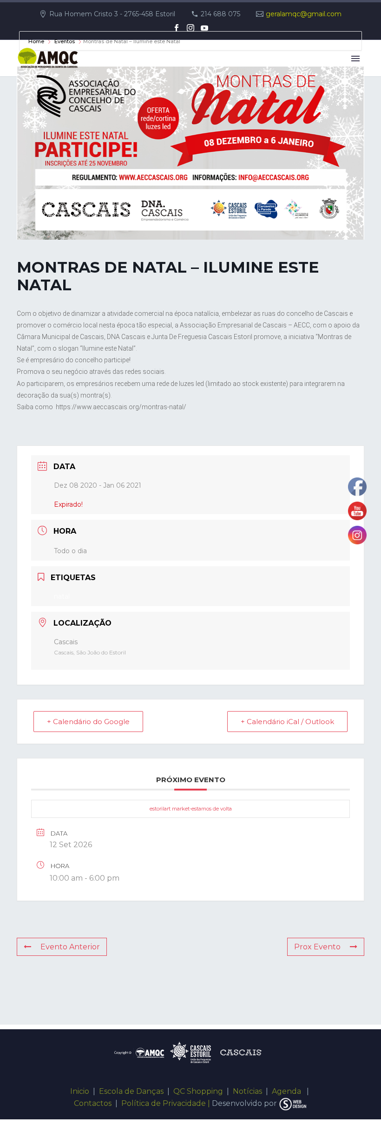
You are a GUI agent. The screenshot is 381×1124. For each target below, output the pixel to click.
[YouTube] (204, 28)
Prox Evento (317, 946)
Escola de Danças (131, 1091)
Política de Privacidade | (165, 1103)
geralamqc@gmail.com (304, 14)
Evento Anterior (70, 946)
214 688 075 (220, 14)
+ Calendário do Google (88, 721)
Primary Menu (355, 58)
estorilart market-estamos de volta (191, 808)
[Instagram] (190, 28)
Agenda (287, 1091)
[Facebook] (177, 28)
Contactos (93, 1103)
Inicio (79, 1091)
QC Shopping (198, 1091)
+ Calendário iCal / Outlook (287, 721)
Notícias (247, 1091)
